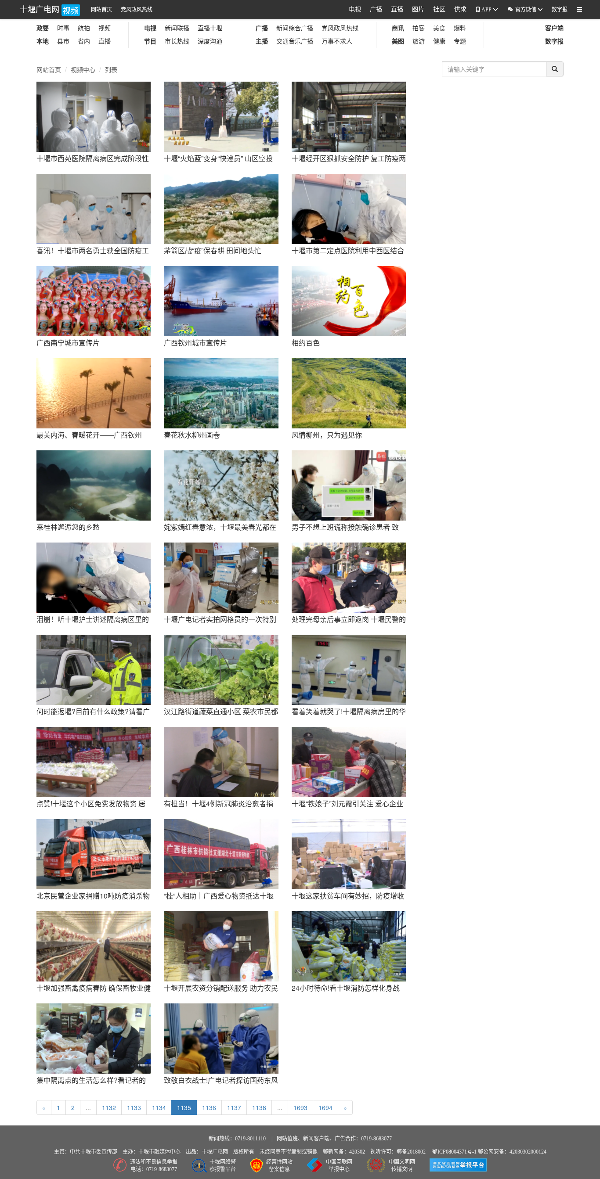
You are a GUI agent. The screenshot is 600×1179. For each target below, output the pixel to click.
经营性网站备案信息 (279, 1165)
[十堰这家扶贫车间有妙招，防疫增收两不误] (349, 853)
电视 (355, 9)
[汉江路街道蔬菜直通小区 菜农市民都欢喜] (221, 669)
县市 (63, 41)
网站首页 (101, 10)
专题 (460, 41)
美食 (439, 28)
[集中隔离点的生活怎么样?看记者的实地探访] (93, 1037)
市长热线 (177, 41)
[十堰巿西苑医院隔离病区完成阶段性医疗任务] (93, 115)
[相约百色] (349, 300)
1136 (209, 1107)
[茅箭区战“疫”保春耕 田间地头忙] (221, 208)
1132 (109, 1107)
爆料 (460, 28)
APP (487, 10)
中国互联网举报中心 (339, 1165)
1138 (259, 1107)
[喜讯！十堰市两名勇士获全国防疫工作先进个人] (93, 208)
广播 (376, 9)
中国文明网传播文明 (402, 1165)
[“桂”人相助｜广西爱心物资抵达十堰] (221, 853)
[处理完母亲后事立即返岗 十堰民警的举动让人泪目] (349, 576)
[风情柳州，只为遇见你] (349, 392)
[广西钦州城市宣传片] (221, 300)
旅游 (418, 41)
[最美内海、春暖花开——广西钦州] (93, 392)
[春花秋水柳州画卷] (221, 392)
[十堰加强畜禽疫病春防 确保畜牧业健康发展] (93, 945)
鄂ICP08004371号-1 (455, 1152)
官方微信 (522, 9)
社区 (439, 9)
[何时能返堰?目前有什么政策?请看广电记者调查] (93, 669)
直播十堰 (210, 28)
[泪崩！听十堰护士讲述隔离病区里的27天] (93, 576)
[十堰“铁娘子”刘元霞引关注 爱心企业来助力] (349, 761)
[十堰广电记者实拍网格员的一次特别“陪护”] (221, 576)
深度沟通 (210, 41)
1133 (134, 1107)
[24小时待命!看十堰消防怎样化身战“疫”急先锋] (349, 945)
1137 (234, 1107)
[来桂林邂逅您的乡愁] (93, 484)
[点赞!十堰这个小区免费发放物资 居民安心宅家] (93, 761)
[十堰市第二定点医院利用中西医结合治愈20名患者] (349, 208)
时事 (63, 28)
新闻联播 (177, 28)
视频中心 (83, 69)
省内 (84, 41)
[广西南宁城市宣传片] (93, 300)
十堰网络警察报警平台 (223, 1165)
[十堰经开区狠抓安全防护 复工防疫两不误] (349, 115)
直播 (397, 9)
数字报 (559, 10)
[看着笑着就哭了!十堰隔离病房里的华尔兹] (349, 669)
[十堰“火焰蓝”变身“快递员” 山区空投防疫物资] (221, 115)
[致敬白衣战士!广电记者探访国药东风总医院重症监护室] (221, 1037)
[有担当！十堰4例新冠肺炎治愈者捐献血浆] (221, 761)
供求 (460, 9)
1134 (159, 1107)
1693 (300, 1107)
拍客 (418, 28)
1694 (325, 1107)
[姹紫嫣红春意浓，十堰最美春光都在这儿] (221, 484)
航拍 (84, 28)
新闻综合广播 (294, 28)
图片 (418, 9)
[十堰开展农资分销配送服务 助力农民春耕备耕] (221, 945)
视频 (104, 28)
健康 (439, 41)
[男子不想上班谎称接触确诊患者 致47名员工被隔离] (349, 484)
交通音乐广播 (294, 41)
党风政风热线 (136, 10)
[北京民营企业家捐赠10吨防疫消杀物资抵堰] (93, 853)
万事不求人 (337, 41)
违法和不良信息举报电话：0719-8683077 (153, 1165)
